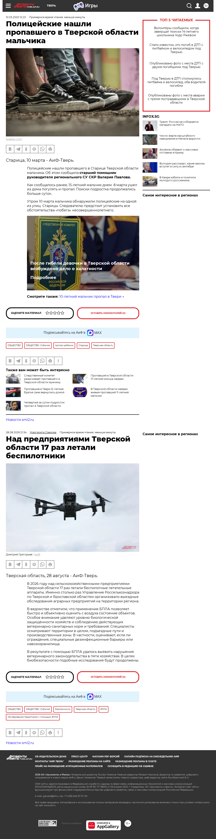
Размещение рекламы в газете (136, 761)
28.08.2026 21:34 (16, 432)
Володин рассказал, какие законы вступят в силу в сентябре (182, 165)
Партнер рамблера (71, 823)
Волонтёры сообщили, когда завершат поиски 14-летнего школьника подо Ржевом (176, 31)
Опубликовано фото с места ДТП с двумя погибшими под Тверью (176, 65)
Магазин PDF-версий (105, 756)
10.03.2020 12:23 (16, 17)
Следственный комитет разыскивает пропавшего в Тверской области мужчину (42, 379)
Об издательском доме (50, 756)
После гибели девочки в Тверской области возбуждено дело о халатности (80, 266)
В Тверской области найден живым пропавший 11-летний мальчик (110, 392)
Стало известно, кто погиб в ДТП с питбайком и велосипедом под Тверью (176, 48)
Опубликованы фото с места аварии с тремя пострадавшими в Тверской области (176, 99)
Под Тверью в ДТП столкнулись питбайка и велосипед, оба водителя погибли (176, 82)
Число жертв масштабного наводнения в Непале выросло (179, 137)
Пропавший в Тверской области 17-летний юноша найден (112, 377)
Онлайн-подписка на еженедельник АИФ (151, 756)
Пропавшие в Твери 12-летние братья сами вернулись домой (44, 390)
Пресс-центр (79, 756)
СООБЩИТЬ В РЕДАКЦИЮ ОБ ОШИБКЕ (131, 766)
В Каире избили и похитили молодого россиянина (177, 179)
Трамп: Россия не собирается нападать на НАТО (178, 123)
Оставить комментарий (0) (108, 313)
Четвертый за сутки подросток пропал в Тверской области (44, 404)
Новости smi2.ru (20, 420)
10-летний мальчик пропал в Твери (90, 297)
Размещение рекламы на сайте (90, 761)
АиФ (37, 554)
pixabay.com (14, 139)
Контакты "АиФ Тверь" (49, 761)
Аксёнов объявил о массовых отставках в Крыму (178, 151)
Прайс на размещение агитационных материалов (69, 766)
